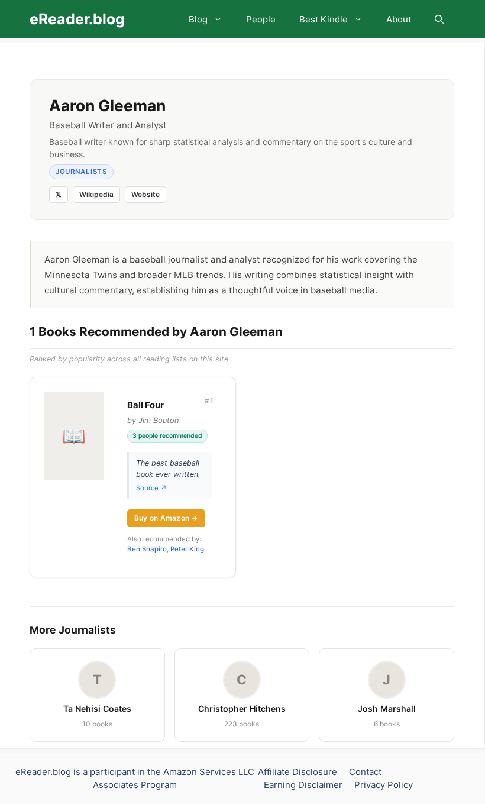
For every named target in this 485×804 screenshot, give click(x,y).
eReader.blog (77, 19)
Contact (365, 771)
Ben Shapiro (147, 549)
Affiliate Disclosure (297, 771)
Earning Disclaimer (303, 784)
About (398, 19)
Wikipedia (96, 194)
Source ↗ (151, 488)
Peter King (187, 549)
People (261, 19)
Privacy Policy (383, 784)
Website (145, 194)
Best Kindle (323, 19)
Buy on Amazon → (166, 518)
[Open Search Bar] (439, 19)
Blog (198, 19)
